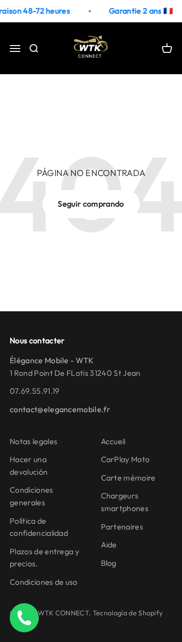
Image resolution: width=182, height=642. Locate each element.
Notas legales (33, 441)
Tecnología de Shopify (128, 613)
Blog (108, 563)
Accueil (113, 441)
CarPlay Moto (125, 459)
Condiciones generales (31, 496)
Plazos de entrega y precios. (44, 557)
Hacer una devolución (29, 465)
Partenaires (122, 526)
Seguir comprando (91, 204)
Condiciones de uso (44, 582)
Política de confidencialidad (39, 527)
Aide (109, 544)
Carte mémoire (128, 477)
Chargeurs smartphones (125, 502)
